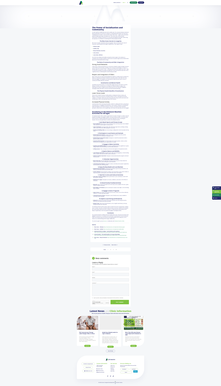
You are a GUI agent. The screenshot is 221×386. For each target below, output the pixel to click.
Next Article (114, 244)
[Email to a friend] (116, 249)
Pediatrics (112, 368)
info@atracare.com (88, 370)
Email (93, 272)
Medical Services (117, 2)
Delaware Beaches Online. (119, 221)
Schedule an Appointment (88, 363)
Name (93, 266)
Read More (87, 345)
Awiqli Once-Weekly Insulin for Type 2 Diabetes (110, 333)
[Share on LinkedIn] (113, 249)
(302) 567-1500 (99, 368)
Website (93, 277)
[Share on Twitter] (111, 249)
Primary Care (112, 366)
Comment (94, 283)
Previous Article (107, 244)
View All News (110, 351)
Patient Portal (133, 2)
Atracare (104, 221)
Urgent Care (112, 365)
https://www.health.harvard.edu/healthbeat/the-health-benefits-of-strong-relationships (110, 235)
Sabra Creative (119, 382)
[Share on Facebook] (108, 249)
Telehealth (112, 369)
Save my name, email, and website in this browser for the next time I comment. (108, 297)
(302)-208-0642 (101, 372)
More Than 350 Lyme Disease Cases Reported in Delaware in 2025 (133, 334)
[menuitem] (117, 2)
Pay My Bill (141, 2)
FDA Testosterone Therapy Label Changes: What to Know (87, 333)
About (124, 2)
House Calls (112, 371)
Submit (135, 371)
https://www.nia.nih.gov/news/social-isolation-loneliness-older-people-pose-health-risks (110, 232)
